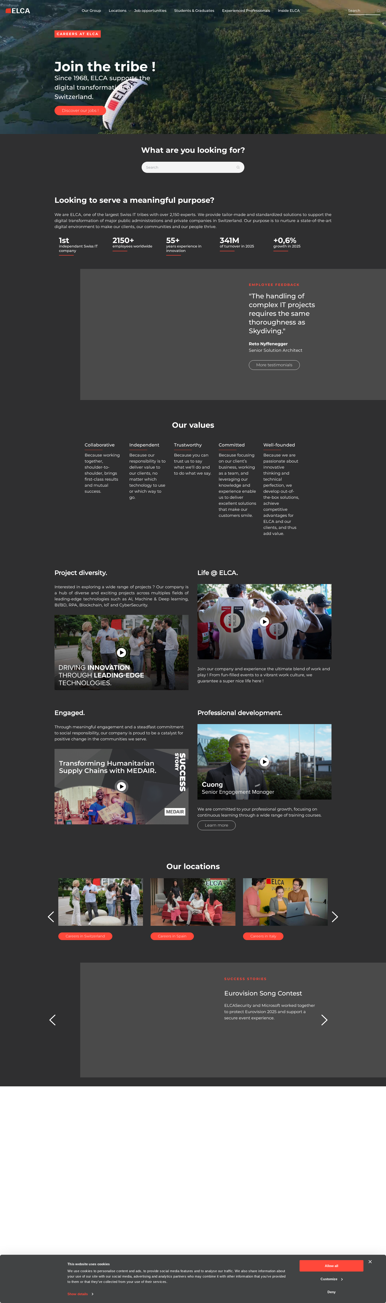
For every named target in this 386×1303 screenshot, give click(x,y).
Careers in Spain (172, 936)
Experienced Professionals (246, 10)
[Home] (18, 11)
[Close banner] (370, 1261)
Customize (329, 1279)
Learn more (216, 825)
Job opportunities (150, 10)
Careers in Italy (263, 936)
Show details (77, 1294)
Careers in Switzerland (85, 936)
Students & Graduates (194, 10)
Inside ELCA (289, 10)
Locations (117, 10)
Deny (331, 1292)
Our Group (91, 10)
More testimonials (274, 364)
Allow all (331, 1266)
